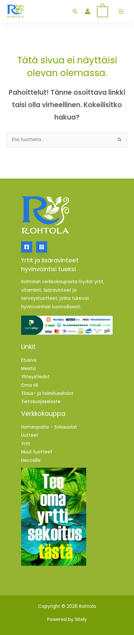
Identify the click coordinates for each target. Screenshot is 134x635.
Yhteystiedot (35, 377)
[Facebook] (26, 246)
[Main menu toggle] (120, 11)
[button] (75, 11)
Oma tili (29, 385)
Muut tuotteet (36, 452)
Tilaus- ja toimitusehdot (47, 393)
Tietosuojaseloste (40, 402)
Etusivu (28, 360)
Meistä (28, 369)
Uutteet (29, 435)
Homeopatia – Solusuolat (49, 427)
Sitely (81, 619)
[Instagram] (41, 246)
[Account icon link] (87, 11)
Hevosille (31, 460)
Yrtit (25, 444)
